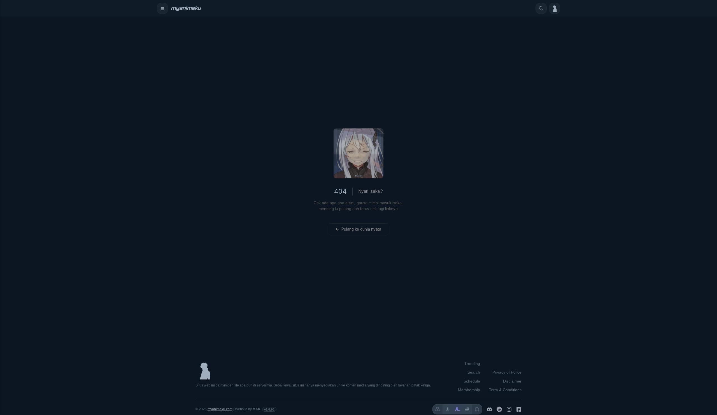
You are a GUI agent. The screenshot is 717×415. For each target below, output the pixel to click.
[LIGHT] (447, 409)
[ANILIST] (457, 409)
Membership (469, 390)
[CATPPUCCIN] (467, 409)
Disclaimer (512, 381)
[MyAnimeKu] (186, 8)
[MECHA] (477, 409)
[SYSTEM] (438, 409)
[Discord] (489, 409)
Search (473, 372)
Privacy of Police (507, 372)
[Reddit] (499, 409)
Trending (472, 363)
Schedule (472, 381)
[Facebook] (519, 409)
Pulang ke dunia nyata (361, 229)
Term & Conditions (505, 390)
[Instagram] (509, 409)
